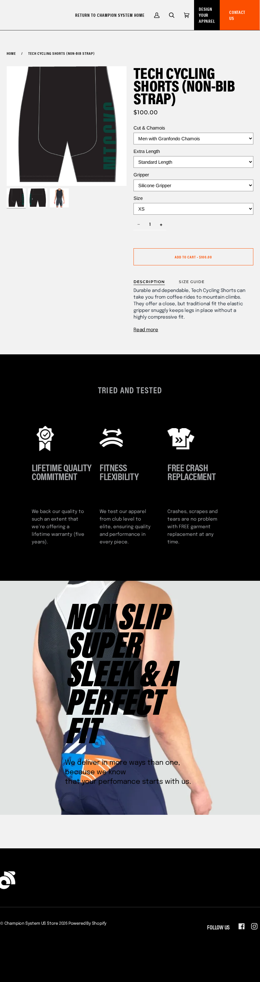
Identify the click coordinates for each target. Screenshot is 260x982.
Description (149, 281)
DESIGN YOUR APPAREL (207, 15)
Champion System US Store (31, 924)
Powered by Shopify (87, 924)
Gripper (141, 174)
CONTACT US (237, 15)
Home (11, 53)
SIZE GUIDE (192, 281)
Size (138, 198)
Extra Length (146, 151)
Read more (145, 330)
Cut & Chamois (149, 127)
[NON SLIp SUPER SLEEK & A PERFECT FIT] (130, 698)
